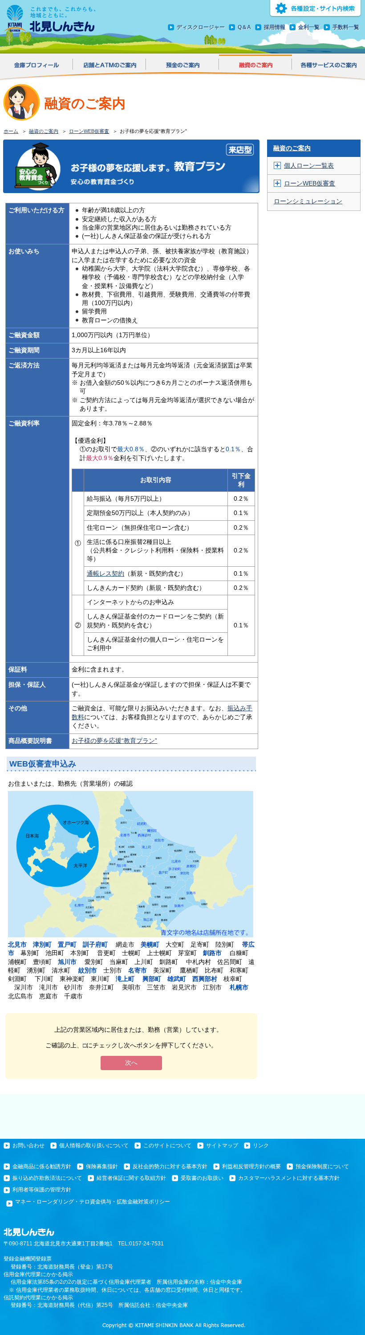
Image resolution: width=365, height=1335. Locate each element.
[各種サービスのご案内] (328, 66)
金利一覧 (309, 27)
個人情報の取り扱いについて (94, 1145)
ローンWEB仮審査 (89, 131)
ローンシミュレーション (308, 201)
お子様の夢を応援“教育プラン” (114, 741)
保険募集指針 (102, 1166)
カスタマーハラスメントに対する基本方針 (289, 1178)
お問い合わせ (28, 1145)
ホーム (11, 131)
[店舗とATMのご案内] (109, 66)
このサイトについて (167, 1145)
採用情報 (274, 27)
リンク (261, 1145)
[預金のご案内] (182, 66)
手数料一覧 (346, 27)
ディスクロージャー (201, 27)
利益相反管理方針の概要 (251, 1166)
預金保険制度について (322, 1166)
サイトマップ (222, 1145)
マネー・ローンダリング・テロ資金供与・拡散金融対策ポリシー (92, 1202)
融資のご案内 (43, 131)
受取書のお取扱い (202, 1178)
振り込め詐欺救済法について (47, 1178)
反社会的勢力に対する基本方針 (170, 1166)
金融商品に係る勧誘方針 (41, 1166)
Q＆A (244, 27)
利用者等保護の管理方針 (41, 1190)
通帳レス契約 (105, 573)
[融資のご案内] (255, 66)
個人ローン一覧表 (309, 165)
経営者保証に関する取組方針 (131, 1178)
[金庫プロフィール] (36, 66)
